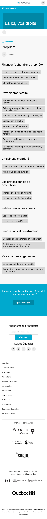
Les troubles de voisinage (15, 216)
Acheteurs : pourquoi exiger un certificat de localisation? (22, 109)
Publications (6, 377)
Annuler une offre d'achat (15, 126)
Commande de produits (10, 409)
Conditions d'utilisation (39, 512)
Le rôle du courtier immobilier (17, 198)
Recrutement (6, 391)
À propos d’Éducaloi (9, 381)
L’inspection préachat (13, 121)
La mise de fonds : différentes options (21, 72)
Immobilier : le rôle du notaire (17, 193)
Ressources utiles (8, 414)
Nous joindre (6, 404)
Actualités (5, 363)
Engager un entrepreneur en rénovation (22, 239)
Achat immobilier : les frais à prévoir (20, 77)
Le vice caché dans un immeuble (18, 264)
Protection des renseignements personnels (13, 512)
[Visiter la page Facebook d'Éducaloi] (13, 349)
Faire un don (10, 8)
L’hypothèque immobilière (15, 83)
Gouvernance (7, 395)
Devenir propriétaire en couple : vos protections (20, 140)
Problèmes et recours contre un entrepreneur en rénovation (18, 245)
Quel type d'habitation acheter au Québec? (23, 166)
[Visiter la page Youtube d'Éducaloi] (34, 349)
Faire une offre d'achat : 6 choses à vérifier (20, 101)
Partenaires (6, 400)
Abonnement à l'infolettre (23, 325)
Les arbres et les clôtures (15, 221)
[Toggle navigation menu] (3, 3)
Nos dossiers (6, 372)
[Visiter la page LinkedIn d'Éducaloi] (24, 349)
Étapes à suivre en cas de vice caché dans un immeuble (23, 270)
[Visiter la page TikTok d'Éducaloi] (29, 349)
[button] (39, 3)
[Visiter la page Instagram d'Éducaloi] (18, 349)
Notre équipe (7, 386)
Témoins (29, 512)
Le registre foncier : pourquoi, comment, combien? (22, 147)
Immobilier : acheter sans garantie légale (22, 115)
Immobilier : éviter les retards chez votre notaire (22, 133)
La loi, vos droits (8, 368)
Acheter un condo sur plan (15, 172)
